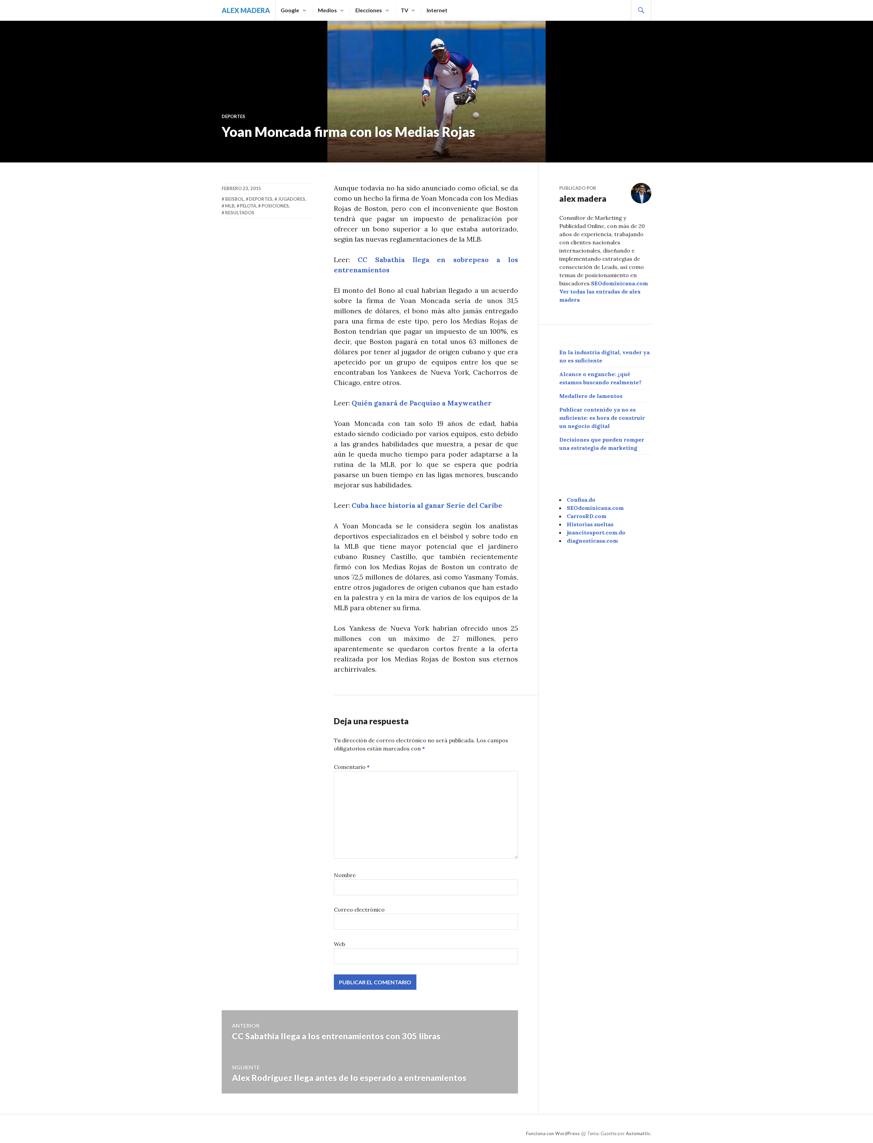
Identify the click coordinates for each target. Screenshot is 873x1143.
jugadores (291, 199)
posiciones (275, 206)
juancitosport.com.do (596, 532)
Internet (437, 10)
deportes (260, 199)
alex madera (246, 10)
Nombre (345, 875)
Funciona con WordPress (553, 1133)
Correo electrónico (359, 909)
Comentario (352, 766)
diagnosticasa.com (592, 540)
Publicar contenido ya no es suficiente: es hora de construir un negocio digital (602, 417)
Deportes (233, 116)
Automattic (638, 1133)
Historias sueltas (590, 524)
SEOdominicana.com (619, 283)
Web (339, 944)
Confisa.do (581, 499)
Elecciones (368, 10)
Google (290, 10)
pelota (248, 206)
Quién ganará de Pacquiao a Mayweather (422, 403)
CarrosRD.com (586, 516)
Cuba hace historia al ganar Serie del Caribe (427, 505)
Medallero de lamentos (590, 395)
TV (404, 10)
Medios (327, 10)
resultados (239, 212)
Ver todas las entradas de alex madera (600, 295)
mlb (230, 206)
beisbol (234, 199)
